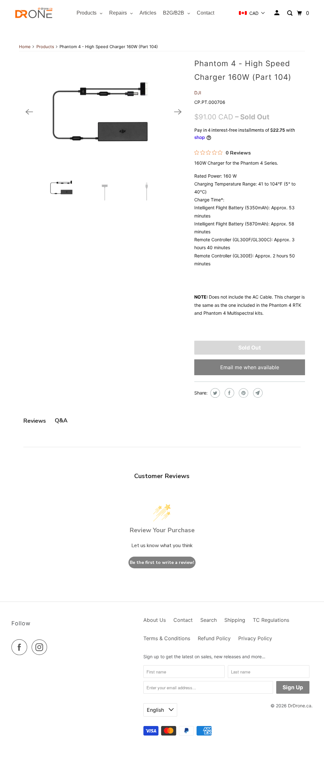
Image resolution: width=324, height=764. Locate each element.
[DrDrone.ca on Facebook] (20, 647)
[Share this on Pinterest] (242, 393)
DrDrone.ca (299, 705)
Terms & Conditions (166, 638)
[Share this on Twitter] (214, 393)
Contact (183, 620)
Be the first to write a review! (162, 562)
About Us (154, 620)
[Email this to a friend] (257, 393)
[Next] (178, 112)
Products (45, 46)
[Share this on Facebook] (228, 393)
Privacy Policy (255, 638)
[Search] (290, 13)
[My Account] (277, 13)
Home (25, 46)
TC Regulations (271, 620)
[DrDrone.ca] (33, 13)
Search (208, 620)
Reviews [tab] (34, 421)
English (156, 710)
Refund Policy (214, 638)
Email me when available (249, 367)
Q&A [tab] (61, 420)
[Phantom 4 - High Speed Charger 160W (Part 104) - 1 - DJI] (103, 111)
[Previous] (29, 112)
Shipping (234, 620)
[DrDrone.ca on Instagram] (41, 647)
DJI (197, 92)
